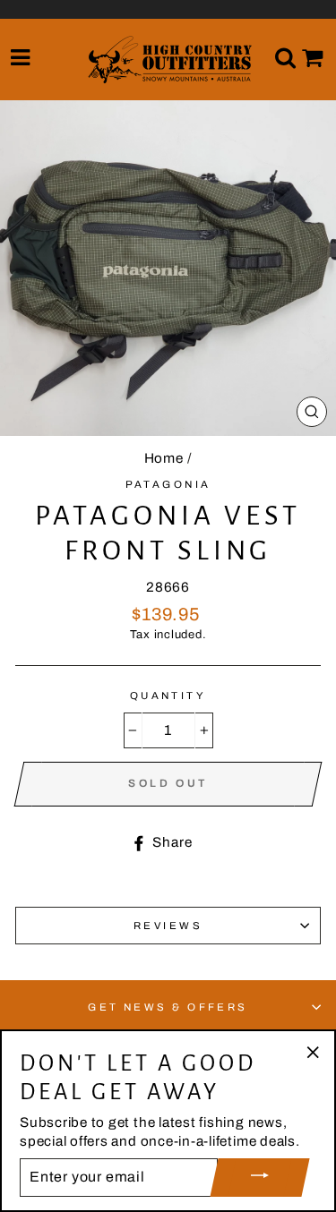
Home (164, 458)
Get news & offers (168, 1007)
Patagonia (168, 484)
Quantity (168, 695)
